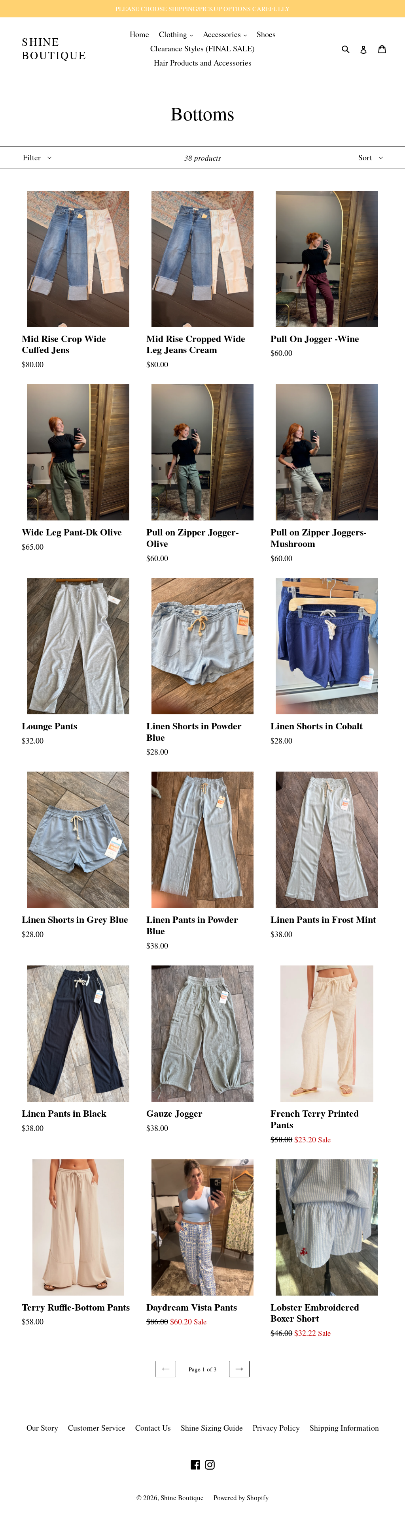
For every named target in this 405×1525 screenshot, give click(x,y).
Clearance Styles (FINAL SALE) (202, 48)
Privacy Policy (276, 1427)
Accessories (223, 34)
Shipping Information (344, 1427)
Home (139, 34)
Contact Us (153, 1427)
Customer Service (96, 1427)
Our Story (42, 1427)
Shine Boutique (54, 48)
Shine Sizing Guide (212, 1427)
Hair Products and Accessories (203, 62)
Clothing (174, 34)
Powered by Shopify (241, 1497)
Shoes (266, 34)
